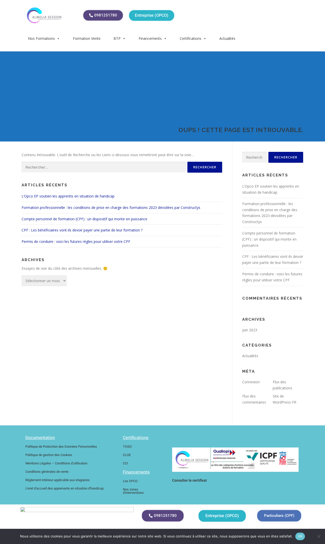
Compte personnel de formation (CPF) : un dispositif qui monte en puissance (84, 218)
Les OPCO (130, 481)
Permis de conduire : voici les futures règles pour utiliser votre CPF (76, 241)
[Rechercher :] (104, 167)
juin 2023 (249, 330)
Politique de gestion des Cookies (48, 455)
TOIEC (127, 446)
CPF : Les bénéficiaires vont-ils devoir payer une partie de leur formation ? (82, 230)
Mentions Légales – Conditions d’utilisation (56, 463)
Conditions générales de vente (47, 472)
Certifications (190, 38)
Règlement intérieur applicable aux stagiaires (57, 480)
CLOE (127, 455)
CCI (125, 463)
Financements (150, 38)
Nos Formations (41, 38)
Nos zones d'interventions (133, 491)
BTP (117, 38)
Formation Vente (87, 38)
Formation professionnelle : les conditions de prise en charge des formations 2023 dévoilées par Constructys (111, 207)
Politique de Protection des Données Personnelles (61, 446)
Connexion (251, 381)
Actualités (227, 38)
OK (300, 536)
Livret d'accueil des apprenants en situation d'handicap (64, 488)
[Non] (318, 536)
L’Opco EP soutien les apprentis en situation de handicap (68, 196)
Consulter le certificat (189, 480)
